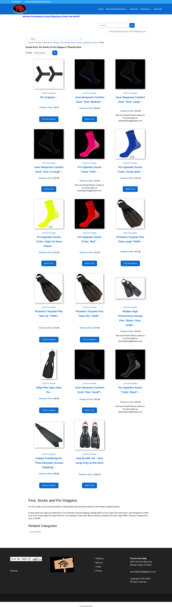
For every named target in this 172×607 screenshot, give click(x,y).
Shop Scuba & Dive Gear (115, 9)
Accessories (36, 532)
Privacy (99, 570)
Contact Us (144, 9)
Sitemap (13, 570)
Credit (98, 566)
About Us (134, 9)
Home (100, 9)
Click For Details (49, 93)
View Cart (158, 9)
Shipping (99, 558)
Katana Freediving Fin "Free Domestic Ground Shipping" (49, 463)
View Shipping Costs (117, 31)
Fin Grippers (48, 97)
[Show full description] (102, 102)
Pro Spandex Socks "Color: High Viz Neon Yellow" (49, 242)
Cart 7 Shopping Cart (86, 606)
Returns (99, 562)
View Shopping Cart (137, 31)
